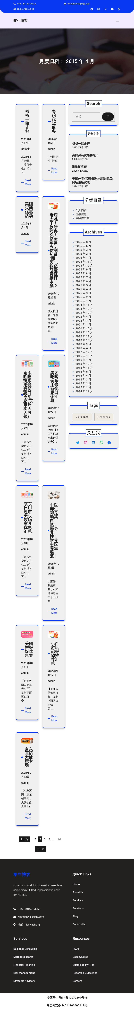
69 (59, 839)
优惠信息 (81, 214)
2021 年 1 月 (83, 324)
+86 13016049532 (26, 3)
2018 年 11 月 (84, 336)
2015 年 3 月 (83, 379)
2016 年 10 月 (84, 356)
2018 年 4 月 (83, 348)
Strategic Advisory (24, 980)
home (76, 884)
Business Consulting (25, 948)
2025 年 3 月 (83, 293)
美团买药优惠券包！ (85, 155)
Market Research (23, 956)
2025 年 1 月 (83, 301)
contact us (79, 924)
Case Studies (80, 956)
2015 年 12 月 (84, 363)
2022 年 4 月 (83, 316)
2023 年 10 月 (84, 308)
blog (75, 916)
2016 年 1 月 (83, 359)
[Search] (108, 116)
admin (51, 148)
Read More (29, 182)
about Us (78, 892)
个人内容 (81, 210)
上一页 (24, 839)
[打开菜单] (118, 21)
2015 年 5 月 (83, 371)
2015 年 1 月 (83, 387)
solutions (78, 908)
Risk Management (24, 972)
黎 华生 (25, 148)
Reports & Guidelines (85, 972)
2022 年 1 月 (83, 320)
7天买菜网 (82, 417)
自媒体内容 (82, 218)
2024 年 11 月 (84, 304)
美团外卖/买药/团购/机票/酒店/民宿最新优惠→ (92, 180)
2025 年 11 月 (84, 261)
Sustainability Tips (83, 964)
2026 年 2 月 (83, 253)
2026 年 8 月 (83, 242)
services (78, 900)
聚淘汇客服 (79, 166)
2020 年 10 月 (84, 328)
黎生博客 (20, 21)
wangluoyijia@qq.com (78, 3)
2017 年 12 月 (84, 352)
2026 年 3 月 (83, 249)
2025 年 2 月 (83, 297)
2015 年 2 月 (83, 383)
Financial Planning (24, 964)
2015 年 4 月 (83, 375)
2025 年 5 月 (83, 285)
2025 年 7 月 (83, 277)
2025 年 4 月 (83, 289)
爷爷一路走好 (81, 143)
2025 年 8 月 (83, 273)
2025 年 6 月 (83, 281)
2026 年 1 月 (83, 257)
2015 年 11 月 (84, 367)
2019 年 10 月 (84, 332)
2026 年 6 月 (83, 246)
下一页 (40, 849)
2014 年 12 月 (84, 391)
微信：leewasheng (29, 924)
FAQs (76, 948)
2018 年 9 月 (83, 344)
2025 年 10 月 (84, 265)
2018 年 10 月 (84, 340)
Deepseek (104, 417)
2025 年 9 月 (83, 269)
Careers (77, 980)
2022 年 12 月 (84, 312)
